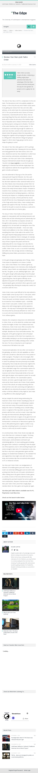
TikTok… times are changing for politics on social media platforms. (22, 756)
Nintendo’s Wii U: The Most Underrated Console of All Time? (10, 632)
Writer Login (27, 770)
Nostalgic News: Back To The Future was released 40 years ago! (22, 738)
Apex (12, 163)
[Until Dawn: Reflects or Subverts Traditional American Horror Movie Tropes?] (10, 583)
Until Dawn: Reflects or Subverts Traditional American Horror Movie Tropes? (9, 593)
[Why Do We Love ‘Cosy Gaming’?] (10, 605)
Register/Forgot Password (16, 770)
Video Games (32, 64)
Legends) (17, 163)
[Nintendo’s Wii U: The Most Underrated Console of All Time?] (10, 623)
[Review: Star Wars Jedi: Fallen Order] (19, 46)
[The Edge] (19, 12)
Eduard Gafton (15, 547)
